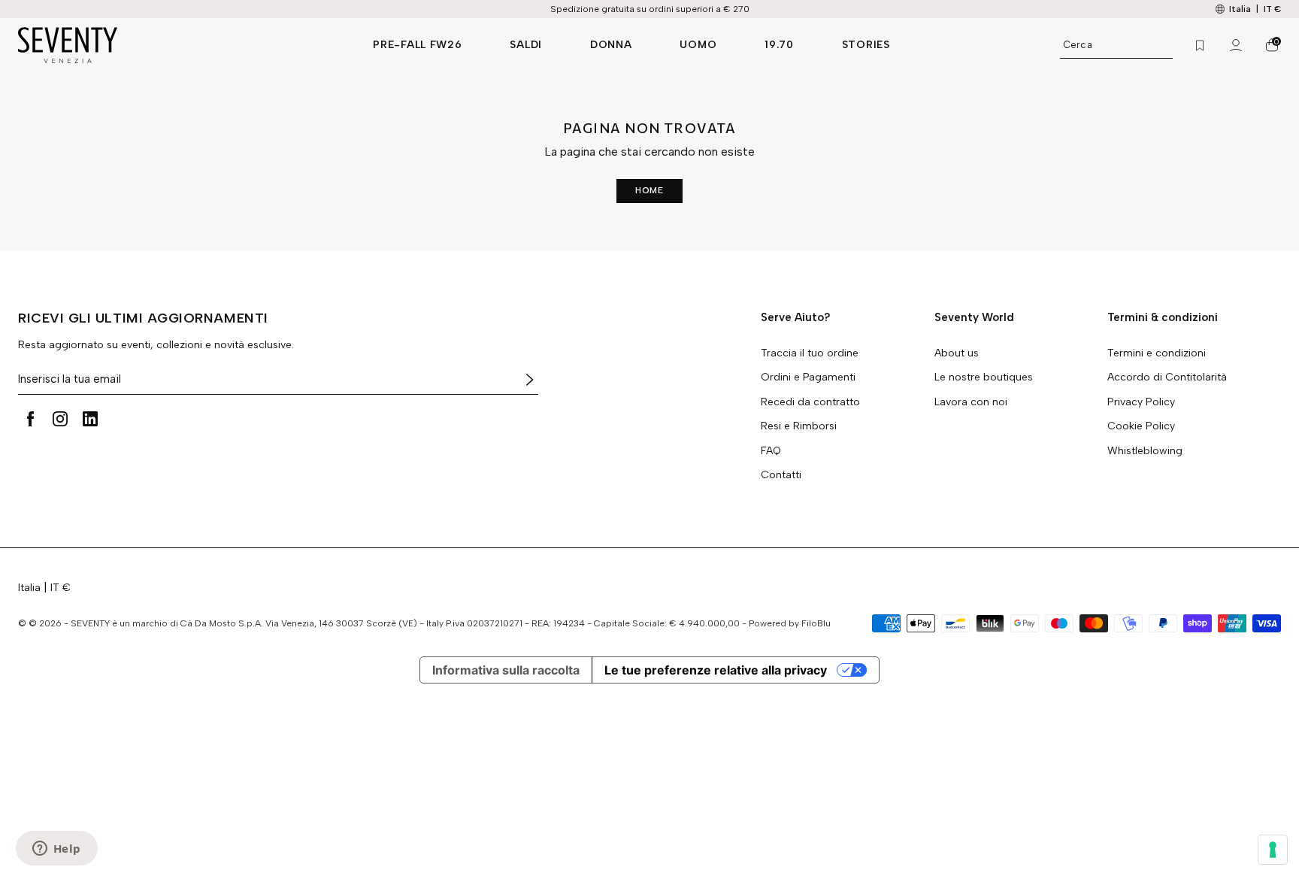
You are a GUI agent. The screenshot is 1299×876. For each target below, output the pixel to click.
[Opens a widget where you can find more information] (56, 849)
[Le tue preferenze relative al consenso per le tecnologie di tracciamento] (1272, 849)
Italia (29, 587)
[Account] (1236, 45)
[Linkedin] (90, 419)
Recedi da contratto (810, 402)
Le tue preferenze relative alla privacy (715, 669)
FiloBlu (816, 623)
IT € (1272, 9)
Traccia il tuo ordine (809, 353)
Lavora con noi (970, 402)
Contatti (781, 475)
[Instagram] (60, 419)
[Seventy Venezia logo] (180, 45)
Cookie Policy (1141, 426)
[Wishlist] (1200, 45)
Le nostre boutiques (983, 377)
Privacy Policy (1141, 402)
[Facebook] (30, 419)
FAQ (771, 451)
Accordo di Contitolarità (1167, 377)
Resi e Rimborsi (799, 426)
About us (956, 353)
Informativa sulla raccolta (506, 669)
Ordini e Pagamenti (808, 377)
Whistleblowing (1144, 451)
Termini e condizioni (1156, 353)
